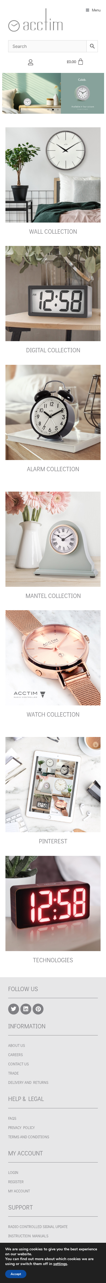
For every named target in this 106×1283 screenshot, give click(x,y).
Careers (15, 1054)
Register (16, 1181)
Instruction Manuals (28, 1235)
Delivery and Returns (28, 1082)
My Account (19, 1191)
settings (60, 1264)
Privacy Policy (21, 1127)
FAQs (12, 1118)
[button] (93, 10)
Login (13, 1172)
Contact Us (18, 1064)
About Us (16, 1045)
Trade (13, 1073)
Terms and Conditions (28, 1136)
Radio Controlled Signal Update (38, 1226)
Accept (16, 1274)
